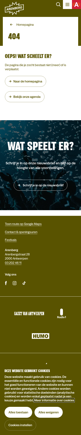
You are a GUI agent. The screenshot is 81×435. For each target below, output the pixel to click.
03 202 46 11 (13, 262)
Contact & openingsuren (21, 232)
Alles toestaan (18, 412)
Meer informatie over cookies (54, 400)
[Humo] (40, 336)
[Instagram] (14, 283)
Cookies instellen (20, 425)
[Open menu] (67, 4)
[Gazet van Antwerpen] (29, 313)
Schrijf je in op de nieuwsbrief (42, 185)
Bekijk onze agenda (26, 96)
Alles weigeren (48, 412)
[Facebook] (6, 283)
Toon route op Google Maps (23, 224)
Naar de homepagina (27, 81)
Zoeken (58, 4)
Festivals (11, 240)
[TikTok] (24, 283)
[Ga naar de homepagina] (14, 8)
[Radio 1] (61, 313)
